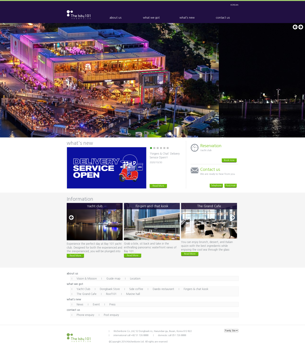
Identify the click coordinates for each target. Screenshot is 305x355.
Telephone (216, 185)
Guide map (113, 278)
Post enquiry (111, 315)
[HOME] (79, 14)
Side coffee (136, 289)
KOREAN (234, 5)
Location (135, 278)
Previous (295, 27)
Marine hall (133, 294)
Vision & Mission (87, 278)
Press (112, 304)
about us (116, 17)
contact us (223, 17)
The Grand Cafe (86, 294)
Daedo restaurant (163, 289)
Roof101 (111, 294)
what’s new (187, 17)
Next (300, 27)
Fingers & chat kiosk (196, 289)
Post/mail (230, 185)
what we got (151, 17)
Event (96, 304)
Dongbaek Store (110, 289)
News (80, 304)
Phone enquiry (85, 315)
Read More (158, 186)
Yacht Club (83, 289)
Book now (229, 160)
